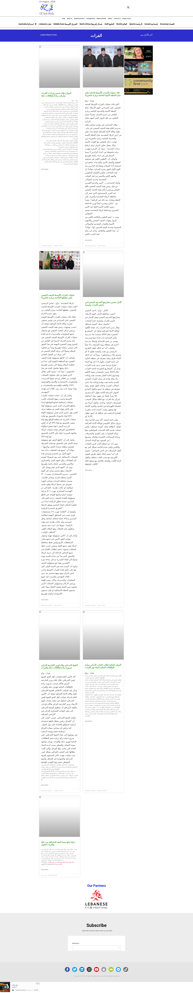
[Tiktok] (125, 969)
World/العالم (121, 24)
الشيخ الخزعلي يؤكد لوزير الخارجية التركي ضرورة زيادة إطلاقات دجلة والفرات (59, 666)
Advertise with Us (79, 18)
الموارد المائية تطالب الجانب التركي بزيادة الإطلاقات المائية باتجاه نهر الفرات (103, 666)
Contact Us (117, 18)
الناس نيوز (59, 864)
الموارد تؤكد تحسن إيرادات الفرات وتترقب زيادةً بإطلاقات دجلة (56, 94)
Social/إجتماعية (151, 24)
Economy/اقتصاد (167, 24)
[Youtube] (96, 969)
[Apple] (103, 969)
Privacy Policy (126, 18)
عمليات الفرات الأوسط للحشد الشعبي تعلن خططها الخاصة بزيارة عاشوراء (58, 296)
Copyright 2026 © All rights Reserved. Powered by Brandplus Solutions (97, 976)
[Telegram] (118, 969)
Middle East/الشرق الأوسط (65, 24)
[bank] (138, 94)
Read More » (45, 169)
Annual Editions (101, 18)
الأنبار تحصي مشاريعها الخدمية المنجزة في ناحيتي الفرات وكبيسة (103, 303)
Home (63, 18)
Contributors (90, 18)
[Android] (111, 969)
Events (110, 18)
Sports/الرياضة (135, 24)
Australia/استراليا (26, 24)
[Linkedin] (81, 969)
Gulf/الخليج (109, 24)
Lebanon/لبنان (45, 24)
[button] (128, 7)
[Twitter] (74, 969)
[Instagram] (89, 969)
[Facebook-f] (67, 969)
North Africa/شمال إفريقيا (91, 24)
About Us (69, 18)
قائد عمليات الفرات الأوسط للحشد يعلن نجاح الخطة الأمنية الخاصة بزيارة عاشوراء (103, 93)
